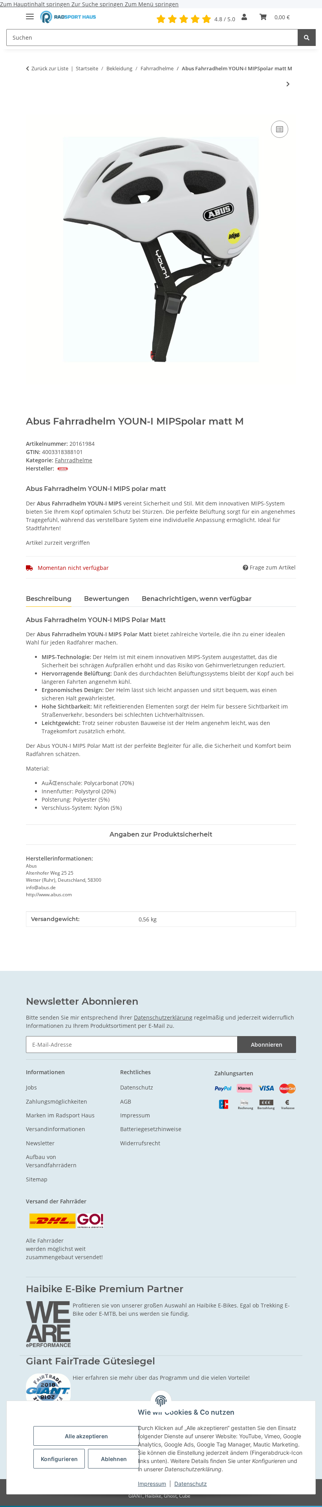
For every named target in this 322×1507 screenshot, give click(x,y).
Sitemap (37, 1179)
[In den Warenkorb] (32, 110)
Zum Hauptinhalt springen (35, 4)
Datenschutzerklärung (163, 1017)
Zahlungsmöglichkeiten (56, 1101)
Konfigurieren (59, 1459)
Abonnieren (266, 1044)
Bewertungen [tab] (106, 598)
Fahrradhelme (73, 460)
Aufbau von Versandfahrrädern (51, 1161)
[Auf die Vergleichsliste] (279, 129)
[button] (244, 17)
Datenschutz (190, 1483)
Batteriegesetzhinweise (150, 1129)
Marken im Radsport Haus (60, 1115)
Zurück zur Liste (49, 68)
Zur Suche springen (98, 4)
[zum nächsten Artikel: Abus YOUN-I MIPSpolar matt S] (288, 83)
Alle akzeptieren (86, 1436)
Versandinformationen (55, 1129)
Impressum (152, 1483)
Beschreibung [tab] (48, 598)
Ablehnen (114, 1459)
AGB (125, 1101)
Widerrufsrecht (140, 1143)
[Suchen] (307, 37)
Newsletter (40, 1143)
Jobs (31, 1087)
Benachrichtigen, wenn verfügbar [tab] (197, 598)
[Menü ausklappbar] (30, 13)
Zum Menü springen (152, 4)
